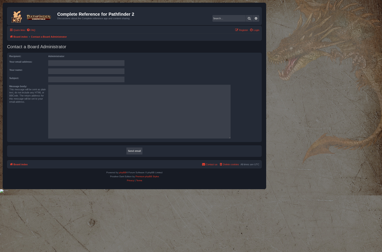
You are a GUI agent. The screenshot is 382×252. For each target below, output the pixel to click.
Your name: (16, 70)
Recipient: (15, 56)
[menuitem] (31, 30)
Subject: (14, 78)
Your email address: (20, 61)
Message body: (18, 86)
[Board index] (32, 15)
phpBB (122, 172)
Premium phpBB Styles (147, 176)
